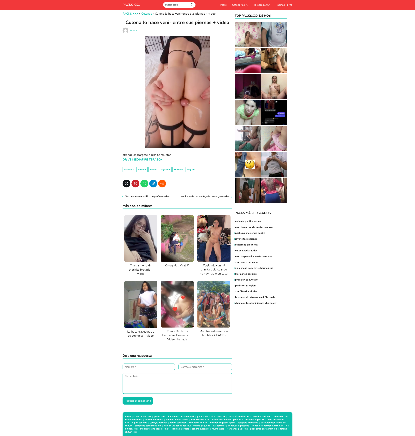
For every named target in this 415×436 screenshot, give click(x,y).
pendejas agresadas (238, 425)
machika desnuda (154, 419)
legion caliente (139, 422)
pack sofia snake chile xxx (211, 416)
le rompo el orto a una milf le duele (255, 297)
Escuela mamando (221, 419)
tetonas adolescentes (177, 419)
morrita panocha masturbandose (253, 256)
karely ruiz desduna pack (181, 416)
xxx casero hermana (246, 262)
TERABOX (155, 159)
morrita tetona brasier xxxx (154, 428)
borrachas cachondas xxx (148, 425)
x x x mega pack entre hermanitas (254, 268)
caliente (142, 169)
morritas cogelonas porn (222, 422)
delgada (191, 169)
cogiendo (165, 169)
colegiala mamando (248, 422)
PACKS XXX (131, 5)
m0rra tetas (218, 428)
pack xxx (238, 419)
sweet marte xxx (198, 422)
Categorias (238, 5)
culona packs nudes (246, 250)
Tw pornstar (219, 425)
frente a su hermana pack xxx (267, 425)
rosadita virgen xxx (255, 419)
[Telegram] (153, 183)
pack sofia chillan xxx (239, 416)
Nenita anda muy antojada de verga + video (205, 196)
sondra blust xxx (200, 428)
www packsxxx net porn (138, 416)
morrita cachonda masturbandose (254, 227)
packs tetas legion (245, 285)
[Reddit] (162, 183)
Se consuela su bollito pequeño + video (147, 196)
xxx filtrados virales (246, 291)
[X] (126, 183)
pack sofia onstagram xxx (264, 428)
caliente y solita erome (248, 221)
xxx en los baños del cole (177, 425)
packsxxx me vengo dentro (250, 233)
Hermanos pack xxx (246, 273)
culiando (178, 169)
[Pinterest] (135, 183)
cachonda (129, 169)
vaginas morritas (180, 428)
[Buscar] (192, 4)
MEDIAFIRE (140, 159)
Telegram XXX (262, 5)
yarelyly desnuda (158, 422)
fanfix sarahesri (178, 422)
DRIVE (127, 159)
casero (153, 169)
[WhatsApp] (144, 183)
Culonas (146, 14)
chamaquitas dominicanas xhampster (256, 303)
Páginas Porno (284, 5)
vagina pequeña (201, 425)
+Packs (222, 5)
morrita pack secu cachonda (268, 416)
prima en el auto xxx (246, 279)
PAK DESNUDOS (200, 419)
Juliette (133, 30)
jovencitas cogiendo (246, 238)
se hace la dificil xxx (246, 244)
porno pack (160, 416)
